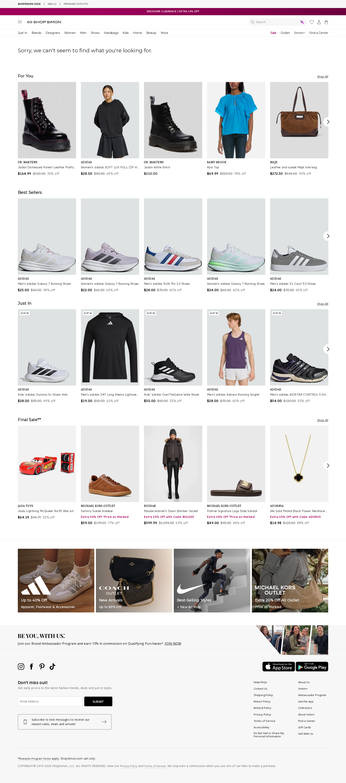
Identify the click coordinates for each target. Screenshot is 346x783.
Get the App (305, 701)
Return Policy (262, 701)
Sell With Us (305, 734)
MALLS (52, 4)
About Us (304, 682)
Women (70, 33)
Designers (53, 33)
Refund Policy (262, 708)
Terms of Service (264, 721)
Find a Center (318, 33)
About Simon (306, 714)
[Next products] (328, 122)
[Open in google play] (312, 670)
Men (83, 33)
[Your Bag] (326, 23)
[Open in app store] (279, 670)
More (164, 33)
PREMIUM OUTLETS (76, 4)
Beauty (151, 33)
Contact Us (261, 688)
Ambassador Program (312, 695)
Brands (36, 33)
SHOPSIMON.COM (29, 4)
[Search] (278, 22)
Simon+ (299, 33)
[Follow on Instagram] (21, 668)
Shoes (95, 33)
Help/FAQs (260, 682)
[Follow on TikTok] (52, 668)
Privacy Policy (262, 714)
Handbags (111, 33)
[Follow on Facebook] (31, 668)
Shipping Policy (263, 695)
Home (137, 33)
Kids (126, 33)
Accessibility (261, 727)
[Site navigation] (20, 22)
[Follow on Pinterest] (42, 668)
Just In (22, 33)
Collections (305, 708)
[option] (46, 129)
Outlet (285, 33)
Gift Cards (304, 727)
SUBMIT (98, 701)
